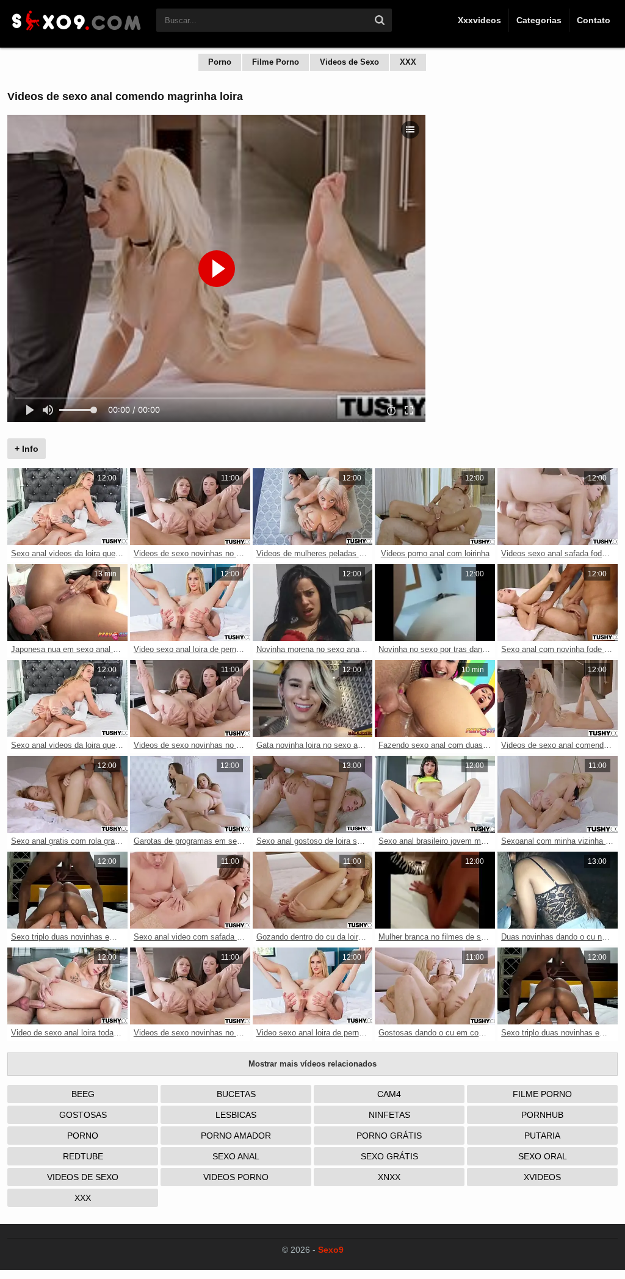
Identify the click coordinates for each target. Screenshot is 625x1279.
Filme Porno (275, 62)
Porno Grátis (389, 1135)
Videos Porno (236, 1177)
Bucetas (236, 1094)
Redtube (83, 1156)
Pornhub (542, 1115)
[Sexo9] (75, 32)
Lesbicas (235, 1115)
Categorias (539, 20)
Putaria (542, 1135)
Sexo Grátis (389, 1156)
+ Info (26, 449)
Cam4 (389, 1094)
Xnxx (389, 1177)
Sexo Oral (542, 1156)
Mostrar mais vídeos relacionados (312, 1063)
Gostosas (83, 1115)
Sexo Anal (235, 1156)
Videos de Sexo (349, 62)
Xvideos (542, 1177)
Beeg (83, 1094)
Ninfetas (389, 1115)
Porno (219, 62)
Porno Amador (236, 1135)
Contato (593, 20)
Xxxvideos (479, 20)
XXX (408, 62)
